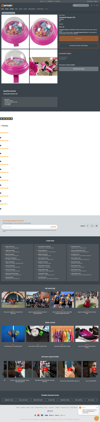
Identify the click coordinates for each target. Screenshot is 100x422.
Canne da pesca (91, 400)
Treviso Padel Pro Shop (46, 274)
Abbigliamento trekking (65, 400)
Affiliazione (58, 407)
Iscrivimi (53, 227)
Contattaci (23, 407)
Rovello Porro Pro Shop (44, 262)
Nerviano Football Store (12, 266)
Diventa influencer (74, 407)
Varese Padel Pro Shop (76, 262)
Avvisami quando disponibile (78, 45)
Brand (20, 9)
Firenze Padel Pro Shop (80, 258)
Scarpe (25, 9)
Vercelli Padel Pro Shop (78, 247)
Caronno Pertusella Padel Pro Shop (79, 251)
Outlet (46, 9)
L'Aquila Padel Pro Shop (81, 274)
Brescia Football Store (46, 251)
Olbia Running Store (12, 278)
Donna (7, 9)
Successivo (7, 131)
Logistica (18, 407)
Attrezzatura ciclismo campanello (8, 13)
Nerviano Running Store (12, 270)
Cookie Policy (51, 407)
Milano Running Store (12, 255)
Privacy (45, 407)
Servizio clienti (90, 1)
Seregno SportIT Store (11, 247)
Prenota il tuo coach (65, 407)
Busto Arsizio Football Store (12, 258)
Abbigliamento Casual (9, 400)
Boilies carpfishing (78, 400)
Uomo (2, 9)
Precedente (2, 131)
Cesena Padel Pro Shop (78, 270)
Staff (32, 407)
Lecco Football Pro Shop (45, 258)
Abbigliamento (31, 9)
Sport (16, 9)
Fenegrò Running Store (12, 251)
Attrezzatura (40, 9)
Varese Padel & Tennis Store (44, 266)
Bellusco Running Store (44, 255)
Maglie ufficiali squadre (38, 400)
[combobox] (81, 5)
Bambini (12, 9)
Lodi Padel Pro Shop (48, 278)
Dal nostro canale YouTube (50, 357)
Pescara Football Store (14, 262)
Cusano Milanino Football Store (45, 247)
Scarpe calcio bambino (23, 400)
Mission (28, 407)
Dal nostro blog (50, 288)
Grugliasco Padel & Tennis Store (13, 274)
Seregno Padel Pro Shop (45, 270)
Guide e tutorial (50, 322)
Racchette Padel (51, 400)
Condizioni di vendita (39, 407)
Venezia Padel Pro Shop (77, 266)
